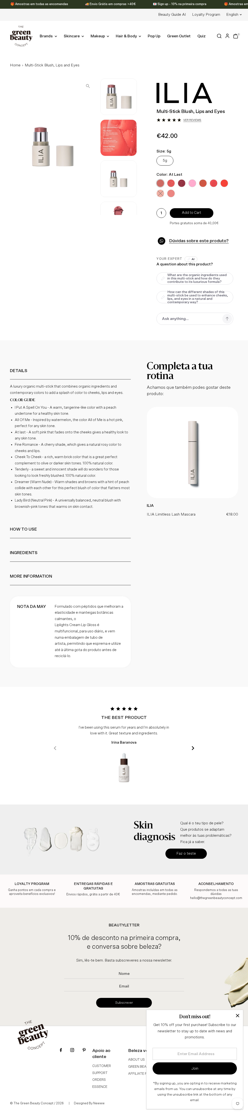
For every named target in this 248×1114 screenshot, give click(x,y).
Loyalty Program (206, 14)
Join (194, 1068)
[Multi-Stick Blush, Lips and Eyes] (192, 497)
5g (165, 160)
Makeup (98, 36)
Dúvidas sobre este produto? (199, 241)
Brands (47, 36)
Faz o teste (186, 853)
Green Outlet (179, 36)
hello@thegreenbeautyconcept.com (216, 898)
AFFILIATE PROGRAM (145, 1073)
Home (15, 65)
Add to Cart (191, 213)
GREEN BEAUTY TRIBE (145, 1066)
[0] (235, 36)
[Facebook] (61, 1050)
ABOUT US (136, 1059)
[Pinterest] (84, 1050)
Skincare (72, 36)
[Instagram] (72, 1050)
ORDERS (99, 1080)
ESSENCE (99, 1087)
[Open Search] (219, 36)
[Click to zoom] (87, 85)
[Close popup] (237, 1015)
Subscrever (124, 1002)
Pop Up (154, 36)
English (232, 14)
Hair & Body (127, 36)
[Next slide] (192, 748)
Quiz (201, 36)
